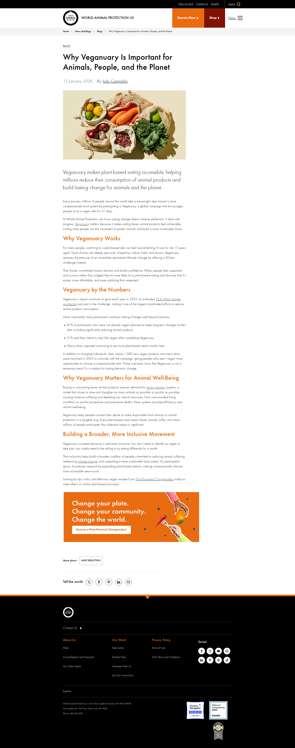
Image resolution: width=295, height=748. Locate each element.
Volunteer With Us (121, 666)
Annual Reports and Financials (78, 657)
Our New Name (72, 666)
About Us (69, 640)
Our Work (119, 640)
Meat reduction (90, 560)
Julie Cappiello (115, 81)
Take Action (118, 648)
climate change (87, 461)
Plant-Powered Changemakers (155, 479)
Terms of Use (158, 648)
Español (67, 691)
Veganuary (82, 224)
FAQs (66, 648)
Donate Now (119, 657)
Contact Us (70, 628)
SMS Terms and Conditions (166, 657)
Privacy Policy (161, 640)
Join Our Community (123, 675)
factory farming (155, 387)
